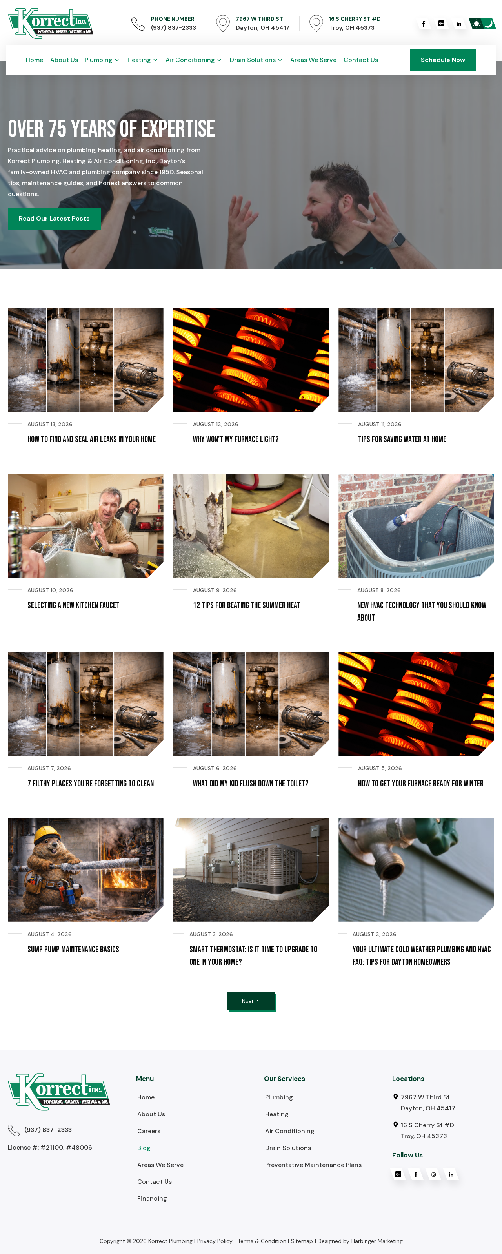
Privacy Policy (215, 1241)
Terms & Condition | (263, 1241)
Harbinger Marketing (377, 1241)
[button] (102, 60)
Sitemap (302, 1241)
